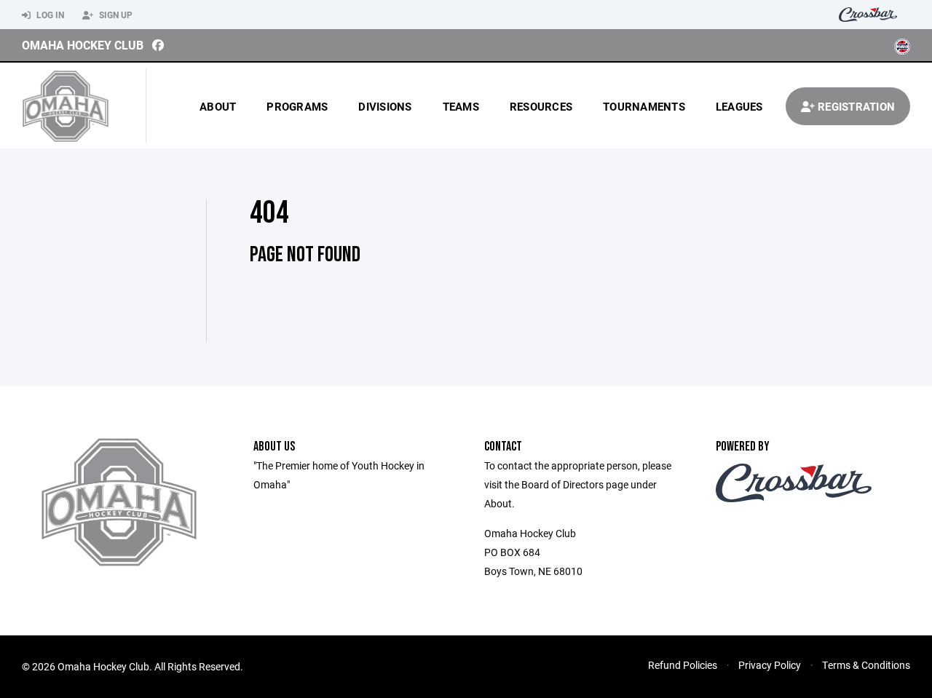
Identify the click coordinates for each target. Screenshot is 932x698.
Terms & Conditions (866, 665)
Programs (297, 106)
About (218, 106)
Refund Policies (682, 665)
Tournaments (644, 106)
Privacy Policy (769, 665)
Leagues (739, 106)
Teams (461, 106)
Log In (49, 14)
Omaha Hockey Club (82, 44)
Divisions (384, 106)
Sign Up (115, 14)
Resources (541, 106)
